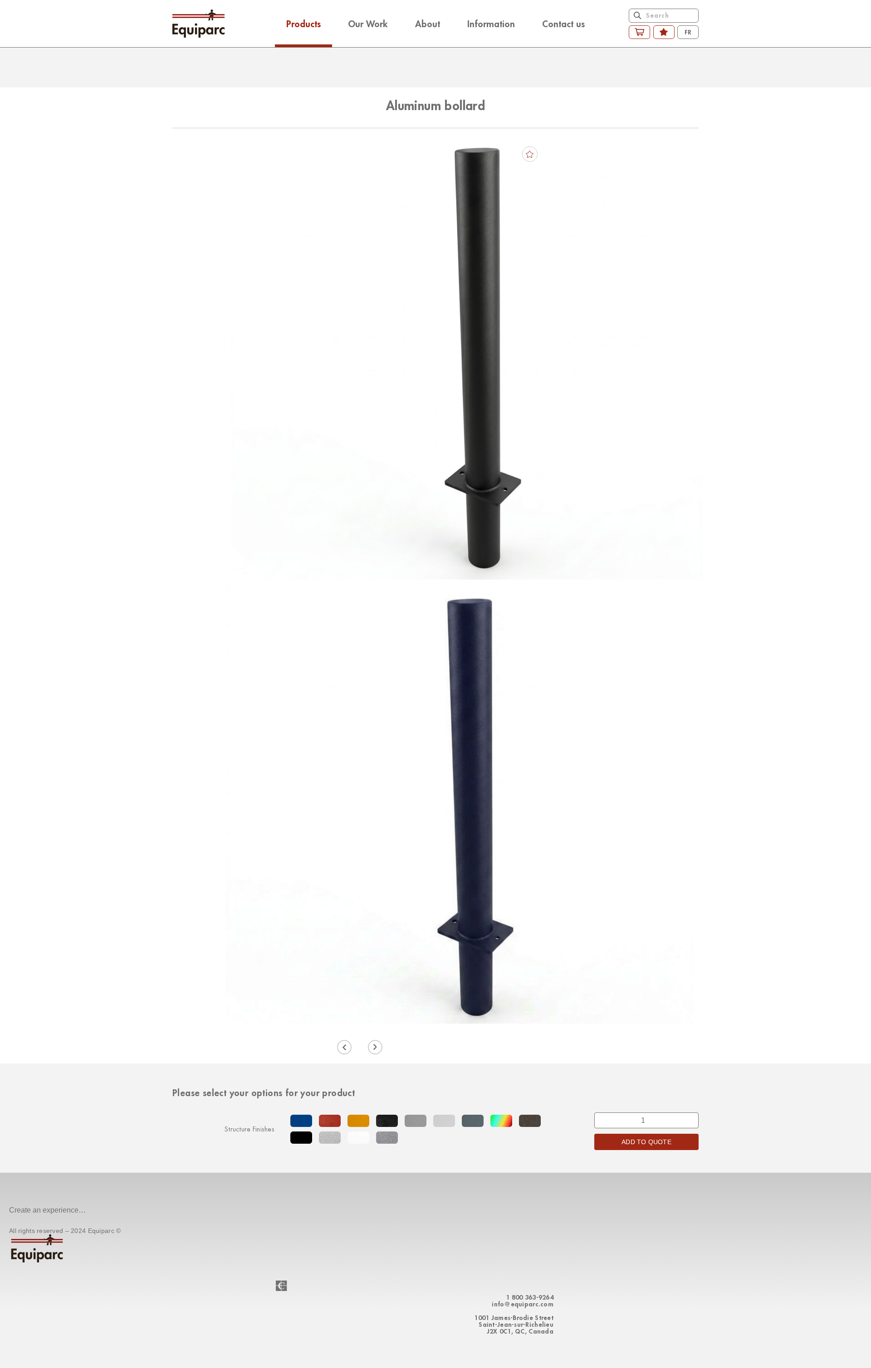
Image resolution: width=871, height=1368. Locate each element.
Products (303, 23)
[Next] (375, 1047)
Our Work (368, 23)
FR (688, 32)
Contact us (563, 23)
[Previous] (344, 1047)
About (427, 23)
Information (491, 23)
